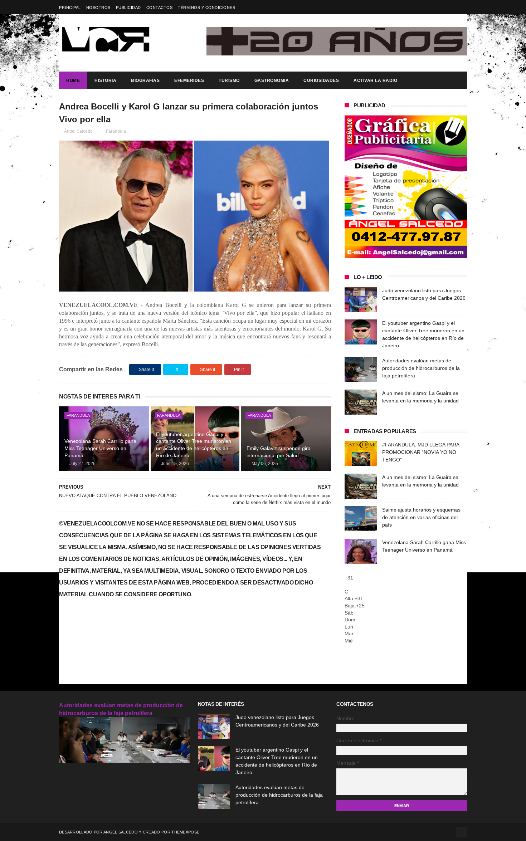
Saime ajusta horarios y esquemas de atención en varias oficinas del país (421, 517)
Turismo (229, 80)
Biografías (145, 80)
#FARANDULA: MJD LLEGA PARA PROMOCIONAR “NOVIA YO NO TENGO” (420, 452)
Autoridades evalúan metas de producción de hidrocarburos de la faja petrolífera (421, 368)
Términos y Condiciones (206, 7)
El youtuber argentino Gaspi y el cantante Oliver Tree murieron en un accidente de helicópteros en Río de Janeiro (193, 444)
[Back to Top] (461, 832)
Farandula (116, 131)
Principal (70, 7)
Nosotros (98, 7)
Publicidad (128, 7)
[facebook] (462, 7)
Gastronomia (271, 80)
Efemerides (189, 80)
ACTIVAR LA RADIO (375, 80)
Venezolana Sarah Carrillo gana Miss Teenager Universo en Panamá (100, 448)
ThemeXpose (185, 832)
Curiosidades (321, 80)
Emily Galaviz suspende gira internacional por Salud (279, 451)
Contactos (159, 7)
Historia (105, 80)
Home (73, 80)
